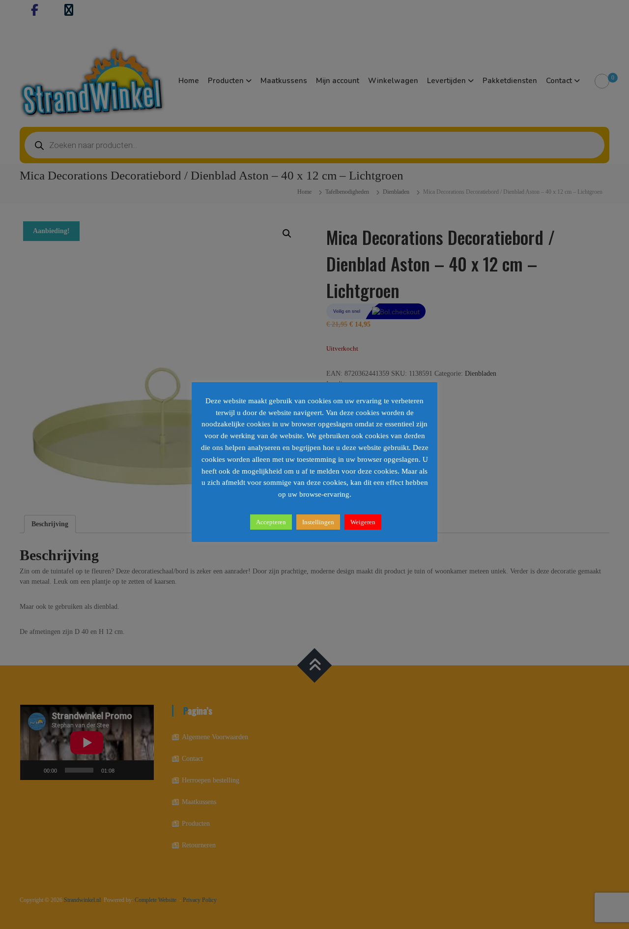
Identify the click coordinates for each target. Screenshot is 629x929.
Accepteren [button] (271, 522)
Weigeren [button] (362, 522)
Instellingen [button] (318, 522)
